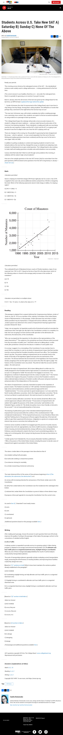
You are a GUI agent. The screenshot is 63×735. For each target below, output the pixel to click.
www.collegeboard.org (44, 653)
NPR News (9, 684)
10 (12, 667)
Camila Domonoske (11, 35)
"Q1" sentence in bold (17, 565)
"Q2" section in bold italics (19, 596)
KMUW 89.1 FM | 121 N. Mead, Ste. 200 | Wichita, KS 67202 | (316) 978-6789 (28, 719)
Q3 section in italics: (17, 623)
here (39, 521)
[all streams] (60, 8)
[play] (4, 8)
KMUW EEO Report (40, 718)
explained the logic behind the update (32, 102)
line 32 (13, 503)
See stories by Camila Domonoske (21, 705)
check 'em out (9, 163)
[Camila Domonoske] (5, 699)
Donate (56, 2)
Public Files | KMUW (27, 724)
